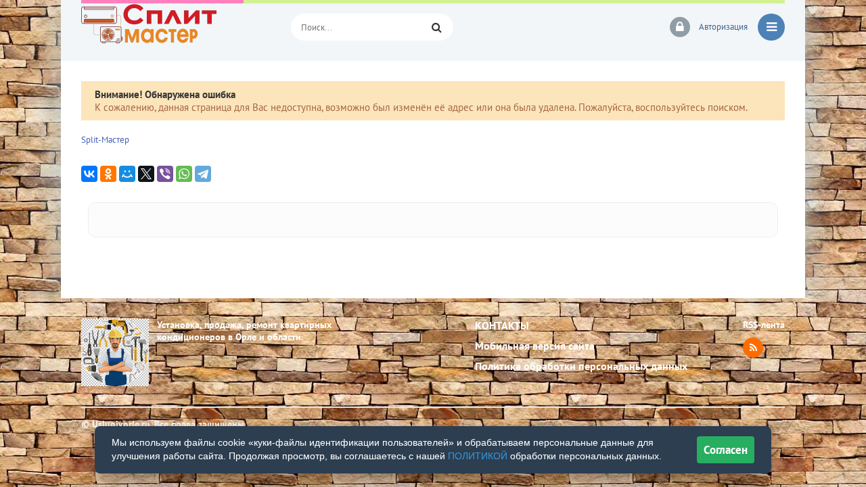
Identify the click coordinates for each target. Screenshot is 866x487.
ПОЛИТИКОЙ (477, 455)
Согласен (726, 449)
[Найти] (436, 27)
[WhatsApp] (184, 174)
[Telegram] (203, 174)
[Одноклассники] (108, 174)
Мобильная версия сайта (535, 345)
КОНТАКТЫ (502, 325)
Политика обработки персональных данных (581, 366)
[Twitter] (146, 174)
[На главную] (176, 27)
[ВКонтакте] (89, 174)
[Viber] (165, 174)
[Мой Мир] (127, 174)
